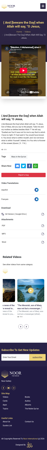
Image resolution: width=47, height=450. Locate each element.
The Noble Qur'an (32, 409)
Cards (5, 401)
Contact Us (29, 422)
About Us (6, 422)
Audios (27, 401)
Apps (5, 405)
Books (27, 397)
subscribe (37, 357)
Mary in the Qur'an (18, 157)
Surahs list (7, 425)
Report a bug (23, 175)
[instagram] (14, 388)
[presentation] (20, 326)
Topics (5, 409)
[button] (43, 6)
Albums (28, 405)
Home (19, 32)
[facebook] (3, 388)
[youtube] (8, 388)
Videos (28, 32)
